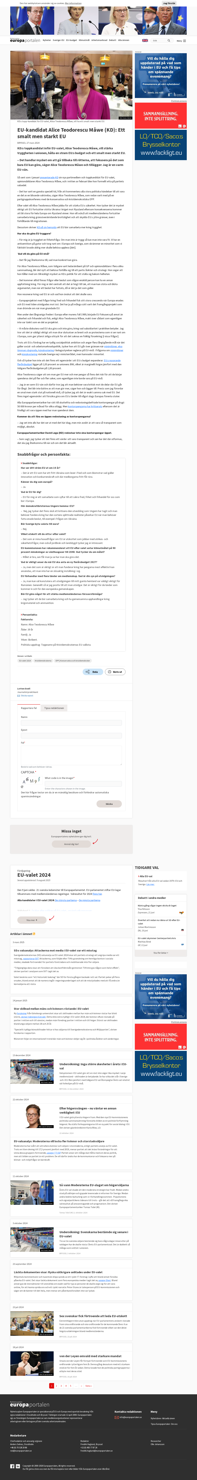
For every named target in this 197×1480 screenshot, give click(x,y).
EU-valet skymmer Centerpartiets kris (157, 938)
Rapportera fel (29, 708)
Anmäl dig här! (71, 844)
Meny (179, 40)
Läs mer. (150, 884)
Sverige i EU (58, 40)
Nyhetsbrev (156, 1418)
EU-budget (71, 40)
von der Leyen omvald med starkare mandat (90, 1356)
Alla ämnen (123, 40)
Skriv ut (117, 672)
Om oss (174, 1424)
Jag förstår (169, 3)
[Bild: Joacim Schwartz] (32, 1115)
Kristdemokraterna (43, 660)
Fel (22, 742)
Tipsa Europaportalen (160, 1424)
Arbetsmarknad (99, 40)
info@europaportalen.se (131, 1417)
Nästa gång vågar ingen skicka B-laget (157, 905)
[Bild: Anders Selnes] (32, 1071)
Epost (24, 729)
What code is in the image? (59, 778)
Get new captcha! (22, 787)
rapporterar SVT (31, 958)
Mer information (73, 3)
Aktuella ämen (168, 1418)
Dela (95, 672)
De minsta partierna (89, 900)
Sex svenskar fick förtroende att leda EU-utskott (93, 1316)
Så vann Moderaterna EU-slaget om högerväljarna (94, 1185)
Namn (24, 717)
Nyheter (47, 40)
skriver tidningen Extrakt (33, 1016)
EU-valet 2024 (25, 660)
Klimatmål (84, 40)
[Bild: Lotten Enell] (32, 1192)
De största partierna (66, 900)
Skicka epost (27, 695)
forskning (22, 1013)
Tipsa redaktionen (54, 708)
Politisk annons (179, 100)
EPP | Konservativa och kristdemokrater (73, 660)
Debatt (112, 40)
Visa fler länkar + (161, 952)
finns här (97, 894)
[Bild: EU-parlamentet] (32, 1323)
